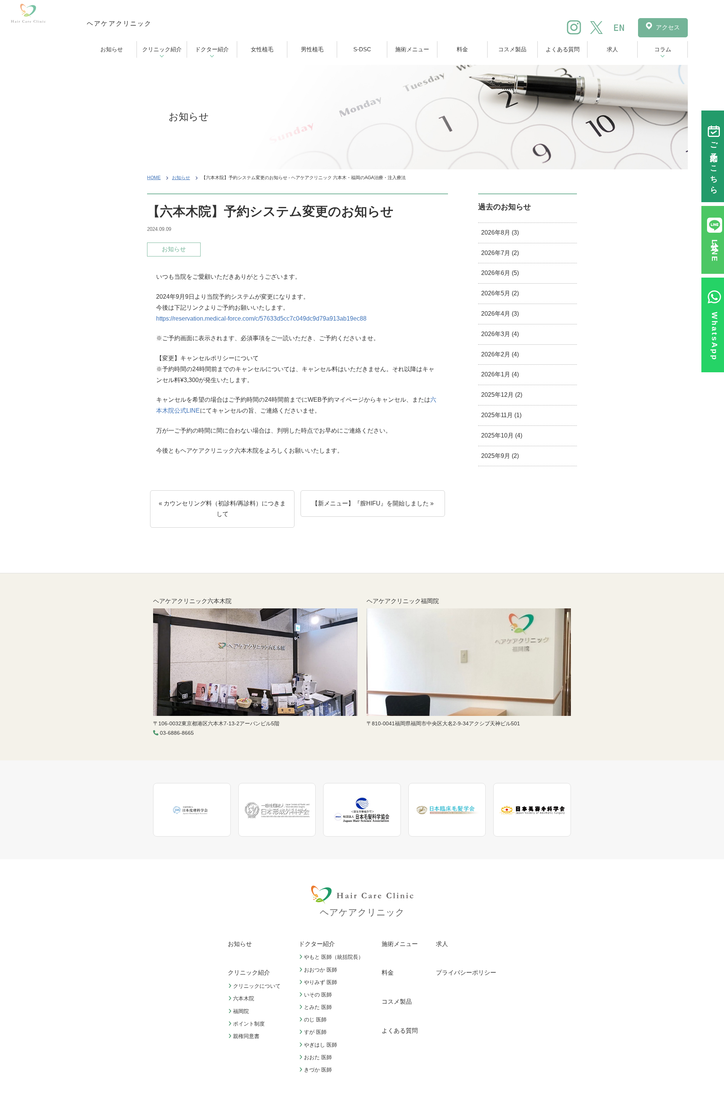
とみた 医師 (318, 1007)
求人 (612, 49)
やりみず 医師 (320, 982)
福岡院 (241, 1011)
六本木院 (243, 998)
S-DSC (362, 49)
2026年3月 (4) (500, 334)
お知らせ (111, 49)
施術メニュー (412, 49)
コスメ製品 (512, 49)
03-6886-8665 (177, 733)
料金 (462, 49)
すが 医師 (315, 1032)
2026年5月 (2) (500, 293)
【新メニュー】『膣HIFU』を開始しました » (373, 503)
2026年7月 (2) (500, 253)
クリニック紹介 (162, 49)
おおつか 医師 (320, 970)
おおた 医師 (318, 1057)
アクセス (668, 27)
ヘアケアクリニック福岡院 (403, 601)
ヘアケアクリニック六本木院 (192, 601)
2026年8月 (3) (500, 232)
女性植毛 (262, 49)
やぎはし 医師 (320, 1045)
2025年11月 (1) (501, 415)
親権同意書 (246, 1036)
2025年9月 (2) (500, 456)
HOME (154, 177)
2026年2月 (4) (500, 354)
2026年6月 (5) (500, 273)
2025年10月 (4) (501, 435)
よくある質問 (563, 49)
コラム (662, 49)
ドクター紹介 (212, 49)
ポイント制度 (249, 1024)
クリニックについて (257, 986)
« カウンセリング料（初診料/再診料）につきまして (222, 508)
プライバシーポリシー (466, 972)
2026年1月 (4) (500, 374)
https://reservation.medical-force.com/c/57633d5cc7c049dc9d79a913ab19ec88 (261, 318)
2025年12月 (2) (501, 395)
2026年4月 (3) (500, 313)
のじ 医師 (315, 1019)
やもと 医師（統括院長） (334, 957)
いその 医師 (318, 995)
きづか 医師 (318, 1070)
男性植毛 (312, 49)
